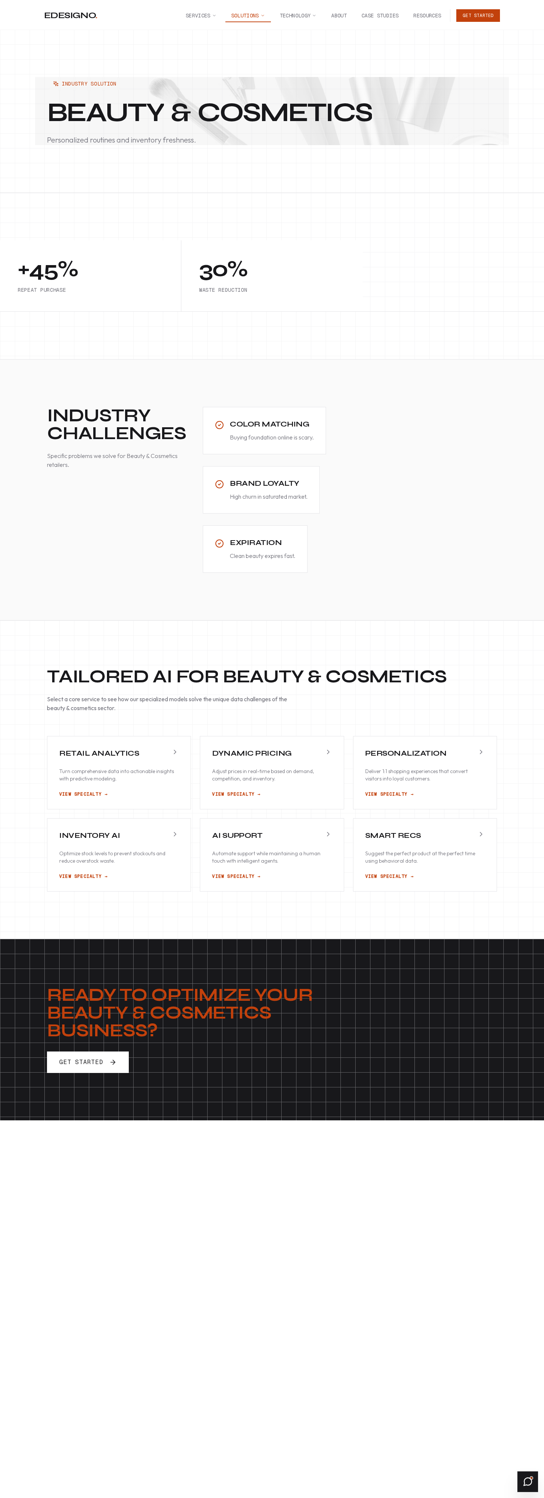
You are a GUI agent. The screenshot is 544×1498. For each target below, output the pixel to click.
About (339, 15)
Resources (427, 15)
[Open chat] (527, 1481)
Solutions (245, 15)
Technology (295, 15)
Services (198, 15)
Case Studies (380, 15)
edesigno (71, 15)
